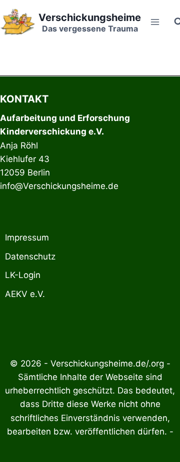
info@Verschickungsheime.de (59, 186)
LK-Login (22, 275)
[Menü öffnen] (155, 22)
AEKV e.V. (25, 294)
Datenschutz (30, 257)
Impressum (27, 237)
